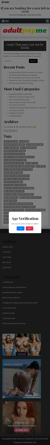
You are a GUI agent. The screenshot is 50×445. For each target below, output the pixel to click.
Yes (20, 228)
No (29, 228)
